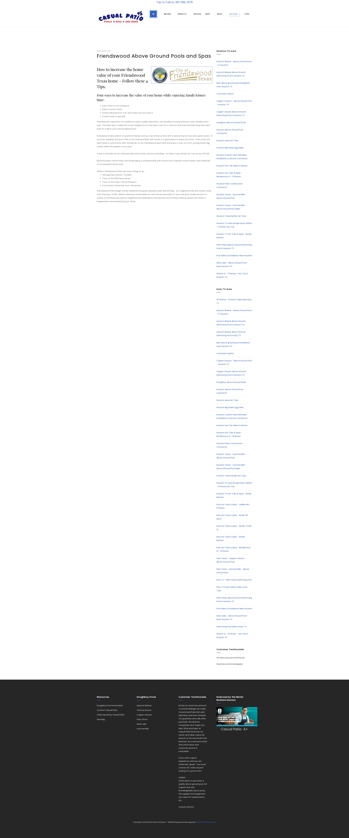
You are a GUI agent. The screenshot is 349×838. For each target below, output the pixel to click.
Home (168, 14)
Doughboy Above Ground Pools (231, 122)
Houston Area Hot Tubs (227, 140)
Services (197, 14)
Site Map (101, 719)
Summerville (143, 728)
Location (233, 14)
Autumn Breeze (144, 705)
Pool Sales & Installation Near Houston (234, 255)
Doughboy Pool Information (110, 705)
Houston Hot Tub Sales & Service (231, 165)
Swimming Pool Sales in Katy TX (231, 626)
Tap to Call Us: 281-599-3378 (174, 2)
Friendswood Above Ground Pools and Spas (154, 55)
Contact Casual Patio (107, 710)
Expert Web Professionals (206, 822)
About (220, 14)
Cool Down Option (225, 93)
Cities (247, 14)
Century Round (144, 710)
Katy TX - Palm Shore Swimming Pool (234, 579)
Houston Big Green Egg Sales (229, 147)
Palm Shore (142, 719)
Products (182, 14)
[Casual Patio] (121, 17)
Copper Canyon (144, 714)
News (207, 14)
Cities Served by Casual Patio (110, 714)
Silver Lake (141, 724)
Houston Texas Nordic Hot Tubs (231, 216)
